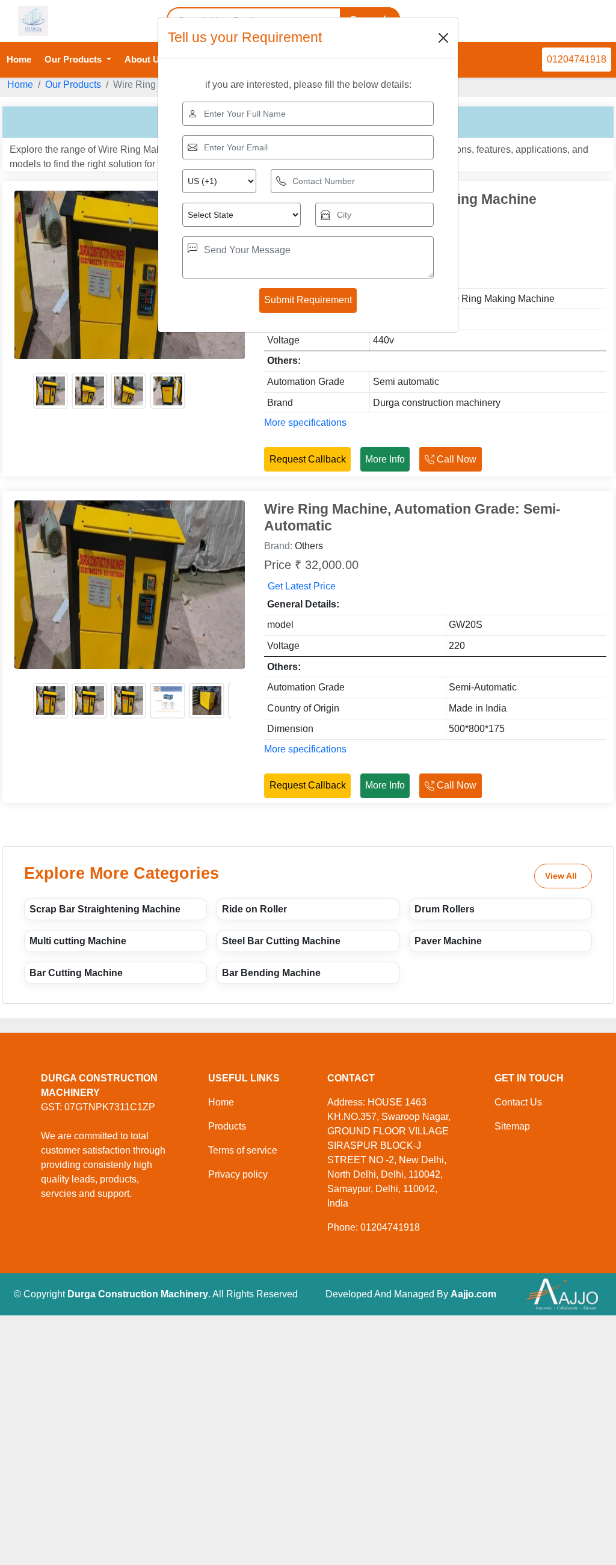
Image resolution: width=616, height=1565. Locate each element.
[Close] (443, 38)
